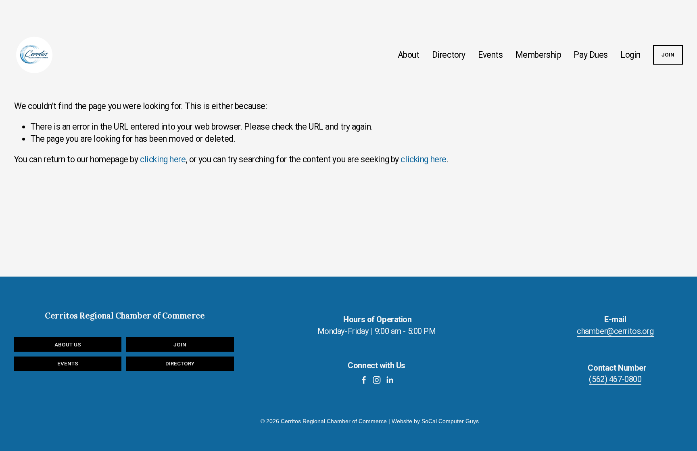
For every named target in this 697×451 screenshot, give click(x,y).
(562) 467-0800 (615, 379)
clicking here (163, 159)
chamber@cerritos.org (615, 331)
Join (179, 345)
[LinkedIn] (390, 380)
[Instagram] (377, 380)
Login (630, 55)
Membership (538, 55)
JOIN (668, 55)
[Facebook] (364, 380)
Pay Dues (591, 55)
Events (490, 55)
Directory (448, 55)
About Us (67, 345)
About (408, 55)
